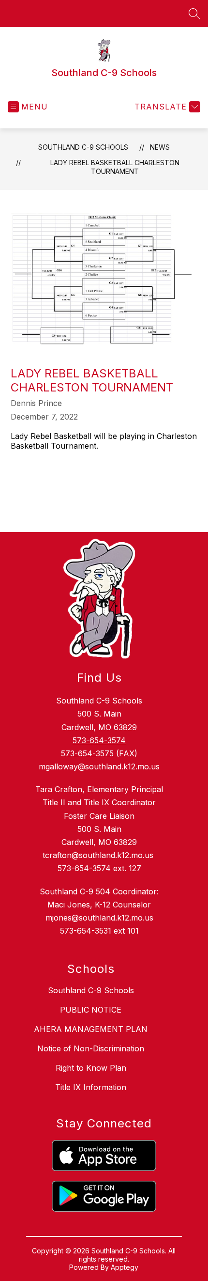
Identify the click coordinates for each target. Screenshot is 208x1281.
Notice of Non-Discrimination (90, 1048)
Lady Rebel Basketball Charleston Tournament (114, 166)
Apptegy (124, 1267)
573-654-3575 (87, 753)
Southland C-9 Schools (83, 147)
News (160, 147)
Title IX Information (90, 1087)
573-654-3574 (99, 740)
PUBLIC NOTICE (90, 1010)
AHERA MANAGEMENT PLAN (91, 1029)
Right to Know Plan (91, 1068)
